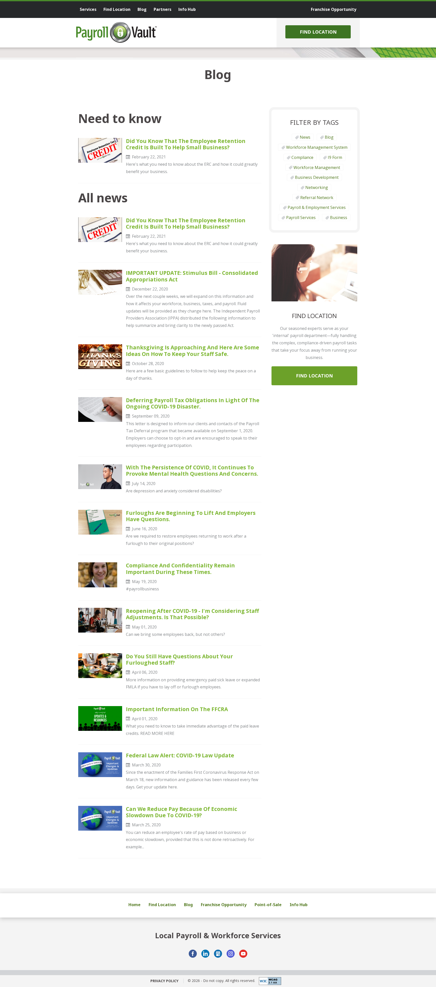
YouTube (243, 954)
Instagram (231, 954)
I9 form (335, 157)
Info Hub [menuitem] (187, 9)
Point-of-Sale (268, 904)
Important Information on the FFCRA (177, 709)
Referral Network (316, 197)
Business (338, 217)
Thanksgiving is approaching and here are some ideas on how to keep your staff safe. (192, 350)
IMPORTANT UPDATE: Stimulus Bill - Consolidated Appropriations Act (192, 276)
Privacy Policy (164, 981)
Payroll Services (301, 217)
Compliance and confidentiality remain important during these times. (180, 568)
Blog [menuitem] (142, 9)
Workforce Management (316, 167)
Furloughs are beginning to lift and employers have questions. (191, 516)
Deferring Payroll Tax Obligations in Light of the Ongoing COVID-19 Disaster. (192, 403)
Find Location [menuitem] (116, 9)
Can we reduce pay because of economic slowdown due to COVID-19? (181, 812)
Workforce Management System (316, 147)
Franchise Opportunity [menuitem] (333, 9)
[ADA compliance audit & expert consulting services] (268, 981)
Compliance (302, 157)
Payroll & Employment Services (317, 207)
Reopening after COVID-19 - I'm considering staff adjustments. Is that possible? (192, 614)
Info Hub (299, 904)
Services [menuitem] (88, 9)
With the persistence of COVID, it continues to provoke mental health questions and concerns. (192, 470)
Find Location (318, 32)
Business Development (317, 177)
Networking (316, 187)
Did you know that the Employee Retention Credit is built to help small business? (186, 144)
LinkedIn (205, 954)
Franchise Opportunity (224, 904)
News (305, 137)
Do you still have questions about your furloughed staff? (179, 659)
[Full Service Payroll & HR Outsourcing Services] (116, 32)
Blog (329, 137)
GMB (218, 954)
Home (134, 904)
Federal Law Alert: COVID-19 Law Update (180, 755)
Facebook (193, 954)
